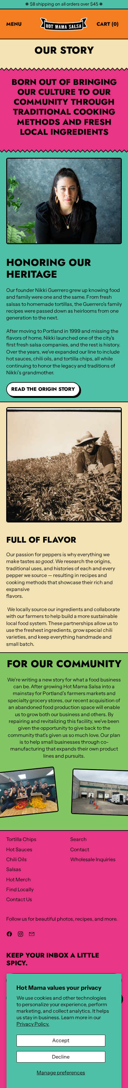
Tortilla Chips (21, 839)
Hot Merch (18, 879)
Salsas (13, 869)
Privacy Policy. (32, 1024)
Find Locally (20, 889)
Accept (60, 1040)
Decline (61, 1057)
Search (78, 839)
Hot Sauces (19, 849)
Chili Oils (16, 859)
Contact (79, 849)
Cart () (107, 25)
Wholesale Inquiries (93, 859)
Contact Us (19, 899)
